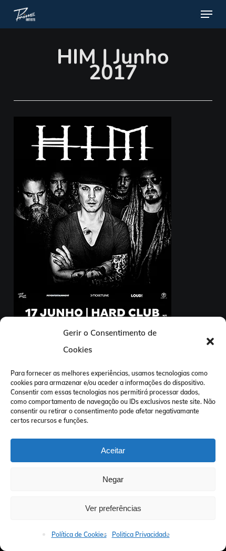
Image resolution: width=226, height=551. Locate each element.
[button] (210, 341)
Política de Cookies (79, 534)
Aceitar (113, 450)
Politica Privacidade (141, 534)
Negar (113, 479)
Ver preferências (113, 508)
